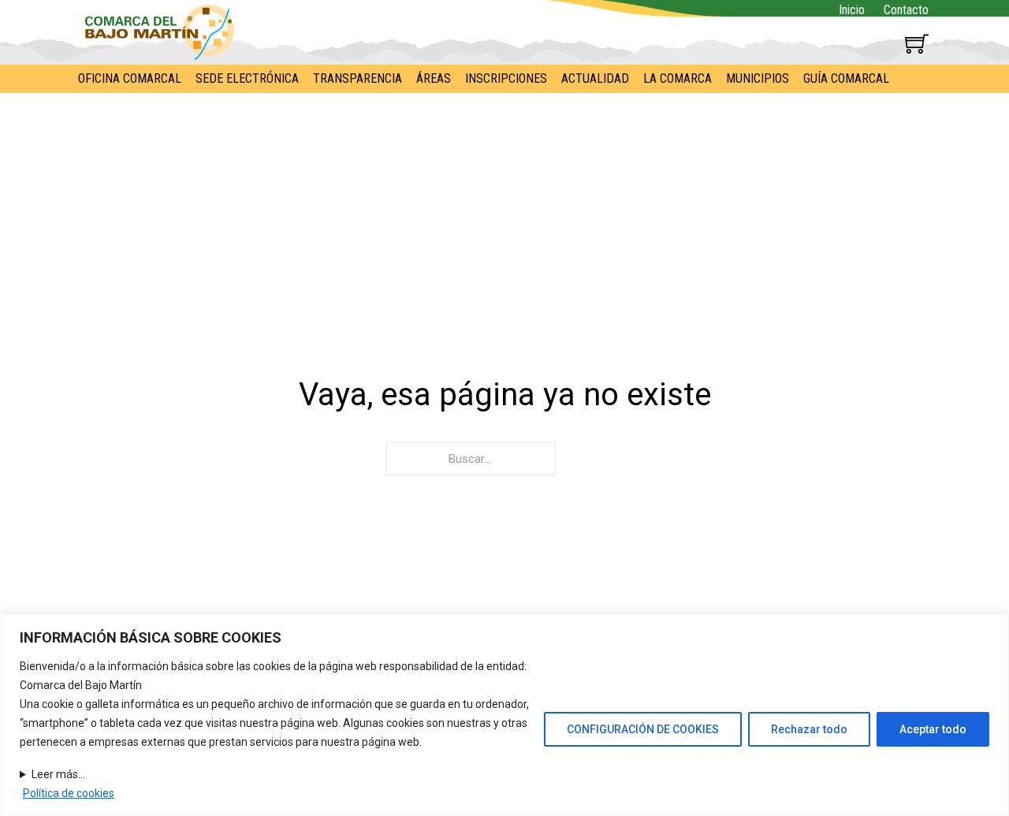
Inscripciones (506, 78)
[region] (504, 715)
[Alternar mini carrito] (917, 43)
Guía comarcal (846, 78)
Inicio (852, 9)
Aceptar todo (932, 729)
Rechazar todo (809, 729)
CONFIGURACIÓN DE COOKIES (643, 729)
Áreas (433, 78)
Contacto (906, 9)
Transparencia (357, 78)
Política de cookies (68, 793)
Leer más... (58, 774)
